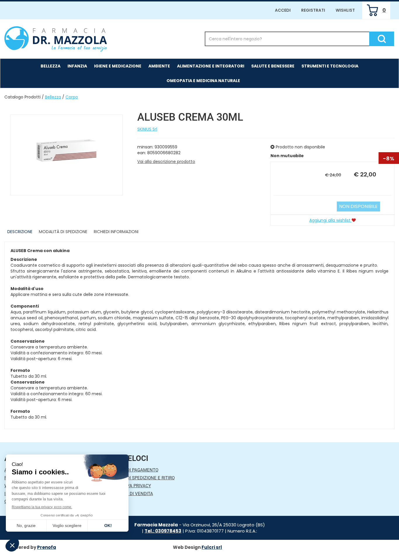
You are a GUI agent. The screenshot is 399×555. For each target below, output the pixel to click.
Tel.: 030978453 (163, 531)
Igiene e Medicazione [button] (117, 66)
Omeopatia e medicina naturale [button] (203, 81)
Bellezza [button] (50, 66)
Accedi (283, 10)
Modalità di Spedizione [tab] (63, 232)
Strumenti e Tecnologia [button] (329, 66)
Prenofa (46, 547)
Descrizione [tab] (19, 232)
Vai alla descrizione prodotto (166, 161)
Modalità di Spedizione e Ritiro (139, 478)
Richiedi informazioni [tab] (116, 232)
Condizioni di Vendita (128, 493)
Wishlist (345, 10)
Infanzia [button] (77, 66)
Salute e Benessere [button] (272, 66)
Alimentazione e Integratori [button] (210, 66)
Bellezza (53, 97)
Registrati (313, 10)
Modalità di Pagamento (131, 470)
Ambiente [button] (159, 66)
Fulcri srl (212, 547)
